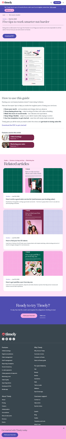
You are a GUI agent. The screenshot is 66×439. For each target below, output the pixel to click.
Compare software (39, 357)
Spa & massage (38, 391)
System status (38, 406)
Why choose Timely (39, 351)
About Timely (6, 396)
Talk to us (8, 10)
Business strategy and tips (17, 160)
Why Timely (38, 347)
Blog (35, 415)
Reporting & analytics (8, 363)
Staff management (7, 360)
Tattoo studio (38, 385)
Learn (4, 15)
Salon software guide (40, 360)
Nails (35, 382)
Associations (5, 412)
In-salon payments (7, 370)
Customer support (40, 396)
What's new (37, 424)
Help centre (37, 403)
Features (5, 347)
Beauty (36, 372)
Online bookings (6, 351)
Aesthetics (37, 379)
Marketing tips (30, 160)
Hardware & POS (6, 386)
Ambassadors (6, 409)
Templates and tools (39, 421)
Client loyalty (5, 380)
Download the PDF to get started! (14, 125)
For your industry (40, 366)
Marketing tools (6, 376)
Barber (36, 375)
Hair (35, 369)
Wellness (36, 388)
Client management (7, 357)
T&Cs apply (53, 7)
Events (4, 422)
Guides (5, 19)
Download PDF (9, 36)
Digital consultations (7, 354)
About (3, 399)
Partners (4, 419)
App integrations (6, 383)
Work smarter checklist (14, 15)
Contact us (37, 399)
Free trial (57, 2)
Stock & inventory (7, 367)
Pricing (4, 403)
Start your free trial (10, 435)
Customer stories (39, 354)
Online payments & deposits (9, 373)
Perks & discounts (7, 416)
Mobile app (5, 389)
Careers (4, 406)
